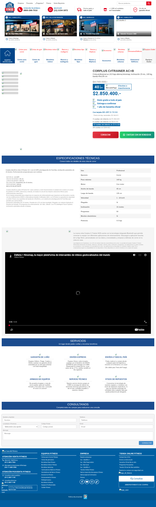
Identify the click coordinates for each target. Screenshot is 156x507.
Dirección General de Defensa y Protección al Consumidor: (20, 488)
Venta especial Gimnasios (88, 474)
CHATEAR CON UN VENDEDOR (138, 135)
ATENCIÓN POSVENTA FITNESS (16, 472)
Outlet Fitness (45, 487)
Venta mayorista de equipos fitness (91, 472)
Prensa (48, 3)
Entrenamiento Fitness (48, 477)
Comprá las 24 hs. (125, 457)
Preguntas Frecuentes (126, 464)
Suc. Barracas (84, 464)
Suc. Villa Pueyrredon (87, 462)
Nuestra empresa (85, 457)
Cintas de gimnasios (47, 459)
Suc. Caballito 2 (85, 467)
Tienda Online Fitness (87, 469)
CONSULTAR (106, 135)
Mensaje (5, 430)
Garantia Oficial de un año (127, 462)
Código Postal (45, 424)
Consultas (138, 478)
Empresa (21, 3)
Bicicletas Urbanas (47, 482)
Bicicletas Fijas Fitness (48, 462)
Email (81, 424)
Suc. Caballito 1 (85, 459)
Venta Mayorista (59, 3)
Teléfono (82, 417)
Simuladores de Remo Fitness (50, 472)
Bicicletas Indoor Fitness (49, 464)
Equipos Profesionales (48, 485)
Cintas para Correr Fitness (49, 457)
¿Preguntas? (39, 3)
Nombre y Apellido (8, 417)
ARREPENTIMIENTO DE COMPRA (136, 485)
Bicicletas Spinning (47, 467)
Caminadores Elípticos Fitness (50, 469)
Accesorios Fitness (47, 474)
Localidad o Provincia (9, 424)
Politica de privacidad (75, 497)
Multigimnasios (46, 480)
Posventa (29, 3)
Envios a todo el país (125, 459)
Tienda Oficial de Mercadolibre (129, 467)
